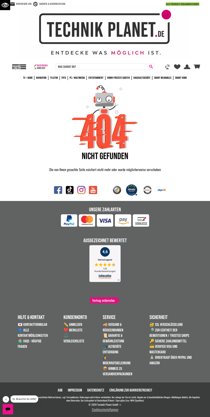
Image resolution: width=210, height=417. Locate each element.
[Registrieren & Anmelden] (41, 66)
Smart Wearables (162, 78)
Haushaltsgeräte (141, 78)
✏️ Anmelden (72, 324)
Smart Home (181, 78)
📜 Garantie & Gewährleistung (113, 338)
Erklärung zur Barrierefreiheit (130, 390)
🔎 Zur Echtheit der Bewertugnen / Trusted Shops (169, 333)
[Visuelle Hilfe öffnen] (5, 5)
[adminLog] (120, 405)
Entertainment (96, 78)
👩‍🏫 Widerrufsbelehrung (116, 360)
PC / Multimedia (77, 78)
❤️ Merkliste (73, 330)
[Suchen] (151, 66)
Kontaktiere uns (24, 3)
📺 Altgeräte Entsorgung (112, 349)
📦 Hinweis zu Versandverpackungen (117, 371)
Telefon (54, 78)
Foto (64, 78)
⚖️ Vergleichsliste (73, 338)
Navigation (41, 78)
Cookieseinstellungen (105, 409)
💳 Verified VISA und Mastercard (163, 349)
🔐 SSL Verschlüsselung (166, 324)
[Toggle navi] (19, 66)
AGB (60, 390)
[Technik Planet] (105, 31)
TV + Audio (27, 78)
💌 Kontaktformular (32, 324)
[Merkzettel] (177, 66)
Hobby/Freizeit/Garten (118, 78)
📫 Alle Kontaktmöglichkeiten (33, 333)
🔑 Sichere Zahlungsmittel (168, 341)
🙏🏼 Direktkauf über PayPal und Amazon (170, 360)
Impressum (75, 390)
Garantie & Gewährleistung (52, 3)
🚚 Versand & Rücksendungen (113, 327)
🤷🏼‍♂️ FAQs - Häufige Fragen (30, 344)
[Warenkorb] (197, 66)
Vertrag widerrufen (103, 300)
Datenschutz (95, 390)
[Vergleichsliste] (167, 66)
